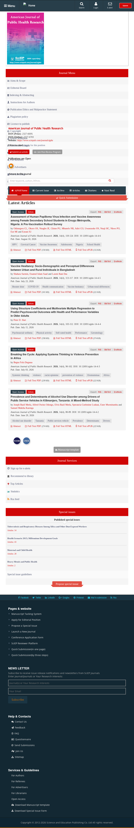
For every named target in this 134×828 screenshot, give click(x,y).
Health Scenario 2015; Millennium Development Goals (32, 538)
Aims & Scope (17, 80)
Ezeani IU (26, 232)
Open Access (18, 799)
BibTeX (107, 211)
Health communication (52, 286)
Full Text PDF (34, 250)
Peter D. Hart (20, 320)
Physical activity (44, 333)
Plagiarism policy (19, 116)
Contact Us (20, 721)
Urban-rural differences (98, 286)
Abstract (17, 250)
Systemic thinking (20, 375)
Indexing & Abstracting (22, 95)
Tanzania (39, 421)
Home (31, 5)
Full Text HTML (63, 250)
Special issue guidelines (19, 574)
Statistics (15, 491)
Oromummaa (93, 375)
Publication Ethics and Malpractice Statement (33, 109)
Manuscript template (68, 449)
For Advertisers (19, 787)
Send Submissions (24, 745)
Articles (76, 190)
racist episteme (51, 375)
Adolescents (66, 244)
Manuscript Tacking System (26, 613)
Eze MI (14, 232)
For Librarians (19, 793)
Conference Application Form (27, 637)
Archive (60, 190)
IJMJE (26, 441)
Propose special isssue (67, 584)
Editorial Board (18, 87)
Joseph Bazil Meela (22, 405)
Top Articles (16, 483)
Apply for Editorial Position (26, 619)
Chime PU (55, 228)
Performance (81, 333)
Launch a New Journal (23, 631)
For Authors (17, 775)
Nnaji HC (104, 228)
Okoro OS (33, 228)
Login (95, 7)
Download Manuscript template (32, 804)
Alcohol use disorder (21, 421)
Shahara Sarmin (21, 274)
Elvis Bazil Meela (63, 405)
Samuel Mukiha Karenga (22, 408)
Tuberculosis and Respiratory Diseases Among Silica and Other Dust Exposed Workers (47, 526)
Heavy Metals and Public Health (22, 562)
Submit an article (20, 151)
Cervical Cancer (28, 244)
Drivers (106, 421)
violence (37, 375)
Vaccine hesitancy (75, 286)
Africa (106, 375)
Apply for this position (34, 145)
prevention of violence (72, 375)
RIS (99, 211)
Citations (92, 190)
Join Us (19, 751)
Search (81, 7)
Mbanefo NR (68, 228)
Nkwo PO (115, 228)
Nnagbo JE (44, 228)
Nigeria (79, 244)
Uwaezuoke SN (92, 228)
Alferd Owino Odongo (42, 405)
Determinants (93, 421)
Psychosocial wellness (22, 333)
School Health (93, 244)
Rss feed (14, 499)
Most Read (109, 190)
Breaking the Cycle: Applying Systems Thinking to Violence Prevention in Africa (55, 356)
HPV (14, 244)
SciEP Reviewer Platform (24, 643)
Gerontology (97, 333)
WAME (17, 441)
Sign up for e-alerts (20, 468)
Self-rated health (63, 333)
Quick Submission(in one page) (28, 649)
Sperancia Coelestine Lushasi (85, 405)
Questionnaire (23, 739)
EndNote (118, 211)
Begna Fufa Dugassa (23, 362)
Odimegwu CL (20, 228)
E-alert (110, 7)
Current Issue (42, 190)
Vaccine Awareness (48, 244)
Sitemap (19, 757)
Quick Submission (68, 197)
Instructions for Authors (22, 102)
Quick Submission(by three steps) (29, 655)
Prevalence (78, 421)
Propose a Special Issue (24, 625)
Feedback (19, 727)
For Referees (18, 781)
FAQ (16, 733)
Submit (125, 5)
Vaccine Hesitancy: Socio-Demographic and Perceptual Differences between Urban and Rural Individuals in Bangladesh (52, 268)
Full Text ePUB (84, 250)
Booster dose (18, 286)
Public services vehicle (58, 421)
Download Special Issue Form (30, 810)
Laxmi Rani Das (59, 274)
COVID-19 (33, 286)
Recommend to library (22, 476)
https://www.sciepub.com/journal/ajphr (35, 140)
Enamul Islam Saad (39, 274)
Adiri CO (79, 228)
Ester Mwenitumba (109, 405)
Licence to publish (20, 123)
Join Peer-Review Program (49, 151)
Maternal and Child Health (19, 550)
